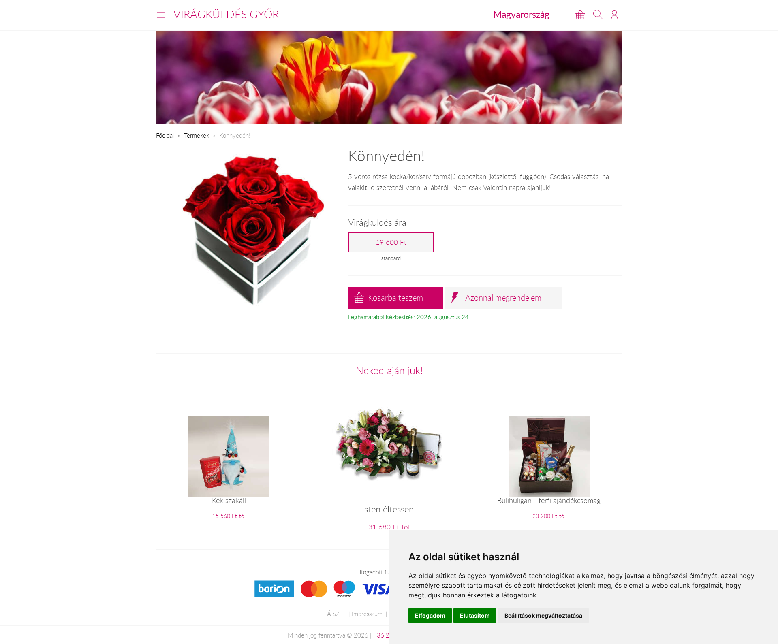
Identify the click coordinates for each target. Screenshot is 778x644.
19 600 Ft (391, 242)
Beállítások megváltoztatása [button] (543, 615)
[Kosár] (580, 14)
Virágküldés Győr (226, 14)
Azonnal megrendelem (503, 297)
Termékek (196, 135)
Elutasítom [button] (475, 615)
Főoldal (165, 135)
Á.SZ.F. (336, 614)
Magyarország (521, 14)
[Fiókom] (614, 14)
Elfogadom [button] (430, 615)
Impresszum (367, 614)
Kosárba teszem (395, 297)
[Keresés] (598, 14)
